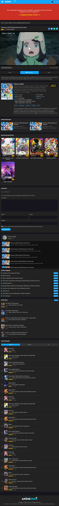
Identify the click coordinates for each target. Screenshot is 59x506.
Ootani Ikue (21, 101)
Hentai (13, 350)
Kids (38, 105)
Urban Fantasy (31, 370)
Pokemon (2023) (10, 29)
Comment (4, 198)
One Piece (11, 410)
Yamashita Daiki (21, 102)
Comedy (28, 105)
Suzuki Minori (28, 101)
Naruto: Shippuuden (13, 458)
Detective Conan (12, 438)
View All (56, 300)
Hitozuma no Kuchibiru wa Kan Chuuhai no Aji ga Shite (21, 355)
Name (3, 214)
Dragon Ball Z (11, 390)
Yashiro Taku (28, 102)
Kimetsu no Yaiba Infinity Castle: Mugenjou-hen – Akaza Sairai (20, 318)
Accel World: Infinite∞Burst (11, 310)
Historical (14, 319)
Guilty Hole (11, 348)
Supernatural (23, 319)
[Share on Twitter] (52, 28)
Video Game (25, 312)
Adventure (21, 105)
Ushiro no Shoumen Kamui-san (16, 362)
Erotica (13, 357)
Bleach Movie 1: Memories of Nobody (14, 325)
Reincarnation (28, 377)
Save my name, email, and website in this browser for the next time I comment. (23, 226)
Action (16, 105)
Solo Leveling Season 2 (14, 369)
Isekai (24, 377)
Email (31, 214)
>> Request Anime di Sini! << (29, 15)
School (17, 312)
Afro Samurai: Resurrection (12, 303)
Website (3, 220)
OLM (41, 94)
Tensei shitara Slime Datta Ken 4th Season (18, 376)
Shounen (18, 319)
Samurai (21, 305)
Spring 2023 (21, 98)
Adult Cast (17, 370)
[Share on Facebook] (49, 28)
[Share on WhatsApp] (54, 28)
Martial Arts (29, 391)
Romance (14, 312)
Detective (23, 439)
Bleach (10, 424)
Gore (18, 305)
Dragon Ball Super (12, 486)
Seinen (16, 357)
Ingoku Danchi (11, 383)
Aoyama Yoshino (22, 99)
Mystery (26, 439)
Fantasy (33, 105)
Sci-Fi (21, 312)
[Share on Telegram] (57, 28)
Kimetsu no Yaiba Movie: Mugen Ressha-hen (16, 332)
